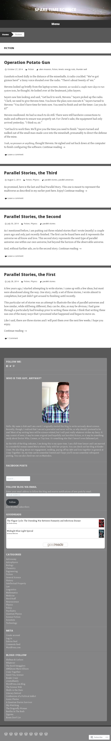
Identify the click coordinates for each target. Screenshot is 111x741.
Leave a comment (15, 154)
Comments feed (13, 644)
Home (5, 34)
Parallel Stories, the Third (30, 173)
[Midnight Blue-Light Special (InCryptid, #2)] (101, 533)
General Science (13, 577)
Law (8, 586)
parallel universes (66, 179)
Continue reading (54, 147)
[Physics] (26, 734)
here (53, 190)
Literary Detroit (13, 693)
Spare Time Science (55, 9)
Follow (12, 502)
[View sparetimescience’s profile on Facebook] (7, 366)
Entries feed (11, 641)
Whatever (10, 663)
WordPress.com (13, 647)
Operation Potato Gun (27, 62)
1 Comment (12, 338)
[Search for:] (18, 478)
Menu (55, 24)
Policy (9, 608)
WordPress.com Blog (15, 684)
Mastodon (46, 456)
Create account (13, 635)
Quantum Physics (14, 614)
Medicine (10, 595)
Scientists (10, 620)
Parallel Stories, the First (30, 274)
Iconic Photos (12, 699)
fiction (55, 69)
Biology (9, 565)
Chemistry (11, 568)
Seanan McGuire (13, 533)
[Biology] (31, 734)
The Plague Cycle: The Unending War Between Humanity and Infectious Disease (44, 521)
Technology (11, 623)
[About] (11, 734)
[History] (46, 734)
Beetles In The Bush (15, 711)
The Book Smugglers (15, 666)
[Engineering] (36, 734)
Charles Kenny (13, 523)
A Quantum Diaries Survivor (19, 702)
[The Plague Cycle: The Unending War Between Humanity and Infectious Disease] (101, 523)
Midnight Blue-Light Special (20, 531)
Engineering (12, 571)
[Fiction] (16, 734)
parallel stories (51, 179)
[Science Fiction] (21, 734)
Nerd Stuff (11, 598)
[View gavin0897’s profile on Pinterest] (14, 366)
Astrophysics (12, 562)
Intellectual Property (16, 583)
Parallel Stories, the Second (32, 216)
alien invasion (45, 69)
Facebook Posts (16, 465)
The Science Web (14, 687)
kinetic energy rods (67, 69)
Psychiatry (11, 611)
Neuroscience (12, 602)
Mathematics (12, 592)
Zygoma (9, 714)
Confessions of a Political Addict (21, 696)
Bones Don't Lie (13, 717)
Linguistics (11, 589)
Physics (36, 179)
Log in (9, 638)
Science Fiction (13, 617)
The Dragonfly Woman (16, 708)
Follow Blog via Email (21, 486)
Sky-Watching (12, 705)
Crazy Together (13, 453)
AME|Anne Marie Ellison (17, 669)
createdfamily (12, 681)
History (9, 580)
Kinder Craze (12, 678)
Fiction (31, 69)
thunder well (81, 69)
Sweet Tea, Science (15, 675)
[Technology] (41, 734)
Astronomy (11, 559)
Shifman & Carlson (14, 660)
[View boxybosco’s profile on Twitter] (10, 366)
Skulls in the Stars (14, 690)
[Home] (6, 734)
